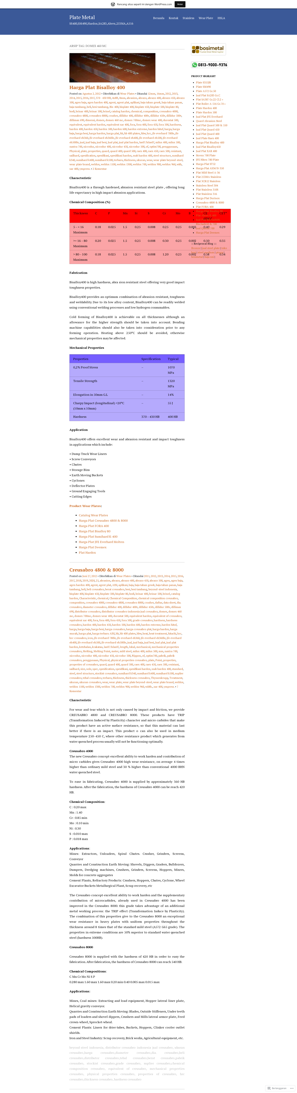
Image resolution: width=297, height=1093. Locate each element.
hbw (143, 133)
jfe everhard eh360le (101, 137)
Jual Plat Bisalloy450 (208, 146)
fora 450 (152, 124)
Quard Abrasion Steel (209, 121)
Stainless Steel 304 (207, 185)
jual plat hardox (128, 142)
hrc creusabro (77, 638)
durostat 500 (170, 120)
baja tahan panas (172, 102)
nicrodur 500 (137, 146)
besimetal (197, 257)
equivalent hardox (94, 124)
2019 (85, 580)
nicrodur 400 (103, 146)
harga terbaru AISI (103, 633)
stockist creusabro (106, 673)
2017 (92, 98)
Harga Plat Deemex (92, 547)
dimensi (90, 120)
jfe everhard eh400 (126, 137)
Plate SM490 (203, 86)
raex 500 (164, 151)
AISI (114, 585)
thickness (129, 160)
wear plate (115, 682)
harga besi (81, 133)
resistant (176, 151)
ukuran (141, 160)
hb (121, 133)
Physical (74, 151)
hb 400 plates (132, 133)
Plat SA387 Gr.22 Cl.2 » (209, 99)
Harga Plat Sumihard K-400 (98, 536)
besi (127, 589)
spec (95, 669)
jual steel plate (211, 248)
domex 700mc (132, 120)
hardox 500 (105, 129)
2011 (147, 576)
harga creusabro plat (138, 629)
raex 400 (142, 151)
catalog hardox (120, 111)
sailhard (74, 155)
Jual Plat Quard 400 (207, 134)
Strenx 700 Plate (206, 155)
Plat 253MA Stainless (208, 177)
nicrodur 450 (120, 146)
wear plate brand (79, 164)
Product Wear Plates (85, 506)
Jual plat (113, 142)
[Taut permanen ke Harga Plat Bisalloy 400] (112, 81)
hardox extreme (137, 129)
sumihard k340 (127, 673)
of (147, 146)
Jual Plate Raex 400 (207, 138)
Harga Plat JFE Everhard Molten (101, 542)
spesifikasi (103, 155)
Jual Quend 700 (205, 228)
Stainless (188, 18)
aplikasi (134, 102)
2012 (168, 93)
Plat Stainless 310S (207, 189)
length (124, 647)
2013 (175, 93)
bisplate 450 (142, 107)
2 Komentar (100, 168)
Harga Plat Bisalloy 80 (94, 531)
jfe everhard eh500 (150, 137)
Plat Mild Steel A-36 (208, 172)
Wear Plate (206, 18)
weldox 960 (168, 164)
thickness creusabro (137, 678)
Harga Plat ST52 (206, 164)
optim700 (155, 146)
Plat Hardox (87, 552)
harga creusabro (115, 629)
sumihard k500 (104, 160)
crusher (113, 115)
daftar (158, 602)
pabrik (162, 655)
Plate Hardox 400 (206, 108)
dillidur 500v (173, 115)
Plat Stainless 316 (206, 194)
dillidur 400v (141, 115)
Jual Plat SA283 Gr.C (208, 95)
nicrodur (88, 146)
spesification (88, 155)
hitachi (172, 633)
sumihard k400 (85, 160)
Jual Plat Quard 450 (207, 129)
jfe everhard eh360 (128, 638)
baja (131, 585)
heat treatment (158, 633)
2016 (85, 98)
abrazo (142, 98)
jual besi (102, 142)
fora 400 (141, 124)
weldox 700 (139, 164)
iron (90, 638)
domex (100, 120)
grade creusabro (143, 620)
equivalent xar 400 (118, 124)
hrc (149, 133)
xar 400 (73, 168)
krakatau (97, 647)
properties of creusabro (83, 664)
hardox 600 (120, 129)
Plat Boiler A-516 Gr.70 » (211, 103)
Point (158, 660)
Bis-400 (113, 107)
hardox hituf (155, 129)
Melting (87, 651)
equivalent (75, 124)
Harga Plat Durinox (208, 198)
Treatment (175, 678)
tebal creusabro (92, 678)
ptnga (219, 252)
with (179, 164)
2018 (78, 580)
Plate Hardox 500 (206, 112)
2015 (79, 98)
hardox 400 (76, 129)
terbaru (118, 160)
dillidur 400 (126, 115)
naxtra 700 (75, 146)
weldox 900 (154, 164)
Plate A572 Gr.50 (206, 91)
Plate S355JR (203, 82)
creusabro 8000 (98, 115)
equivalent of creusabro (167, 616)
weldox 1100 (108, 164)
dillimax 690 (76, 120)
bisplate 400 (127, 107)
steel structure (162, 155)
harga (168, 129)
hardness (175, 124)
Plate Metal (82, 17)
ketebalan (85, 647)
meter (114, 651)
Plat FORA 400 (204, 206)
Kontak (173, 18)
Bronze (196, 248)
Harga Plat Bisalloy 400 (97, 87)
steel (72, 673)
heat (145, 633)
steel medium (206, 252)
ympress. (84, 168)
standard (177, 669)
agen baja (80, 102)
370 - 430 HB (103, 98)
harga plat (113, 133)
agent (112, 102)
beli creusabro (95, 589)
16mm (160, 93)
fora (132, 124)
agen (167, 580)
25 (97, 580)
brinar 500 (95, 111)
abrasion (132, 98)
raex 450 (153, 151)
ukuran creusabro (90, 682)
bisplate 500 (157, 107)
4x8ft (115, 98)
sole (88, 669)
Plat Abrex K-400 (206, 215)
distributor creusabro (87, 611)
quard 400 (116, 151)
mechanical (143, 647)
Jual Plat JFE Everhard (209, 116)
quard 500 (129, 151)
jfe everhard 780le (163, 133)
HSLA (221, 18)
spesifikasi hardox (121, 155)
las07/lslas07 (146, 142)
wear (149, 160)
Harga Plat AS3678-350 (210, 168)
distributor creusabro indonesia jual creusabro (130, 611)
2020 (92, 580)
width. (148, 686)
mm (160, 651)
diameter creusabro (95, 607)
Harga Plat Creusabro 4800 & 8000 (103, 520)
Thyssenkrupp (159, 678)
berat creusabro (114, 589)
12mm (151, 93)
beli (89, 107)
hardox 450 (90, 129)
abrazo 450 (168, 98)
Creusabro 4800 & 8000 (96, 570)
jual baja (91, 142)
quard (105, 151)
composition (150, 111)
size (82, 669)
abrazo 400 (154, 98)
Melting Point (102, 651)
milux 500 (174, 142)
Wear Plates (127, 93)
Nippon (136, 655)
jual (82, 142)
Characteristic (87, 598)
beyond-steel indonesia (162, 589)
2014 (72, 98)
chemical (136, 111)
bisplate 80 (172, 107)
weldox (95, 164)
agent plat (123, 102)
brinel (106, 111)
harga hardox (97, 133)
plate (84, 151)
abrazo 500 (156, 580)
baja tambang (77, 107)
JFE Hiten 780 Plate (207, 159)
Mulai (180, 4)
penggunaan (169, 146)
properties (94, 151)
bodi (72, 111)
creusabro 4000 (168, 111)
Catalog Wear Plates (93, 515)
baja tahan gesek (151, 102)
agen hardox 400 (97, 102)
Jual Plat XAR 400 (206, 151)
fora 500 (164, 124)
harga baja (84, 629)
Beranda (158, 18)
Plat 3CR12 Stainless (208, 181)
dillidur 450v (157, 115)
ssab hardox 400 (142, 155)
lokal (132, 647)
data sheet (169, 602)
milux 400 (161, 142)
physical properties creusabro (129, 660)
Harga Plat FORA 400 (94, 526)
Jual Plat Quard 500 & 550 (211, 125)
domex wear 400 (152, 120)
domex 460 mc (114, 120)
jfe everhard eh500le (113, 642)
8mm (122, 98)
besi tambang (100, 107)
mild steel (125, 651)
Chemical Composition (123, 598)
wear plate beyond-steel (168, 160)
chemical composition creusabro (158, 598)
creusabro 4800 (78, 115)
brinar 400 (82, 111)
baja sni (209, 257)
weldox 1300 (124, 164)
